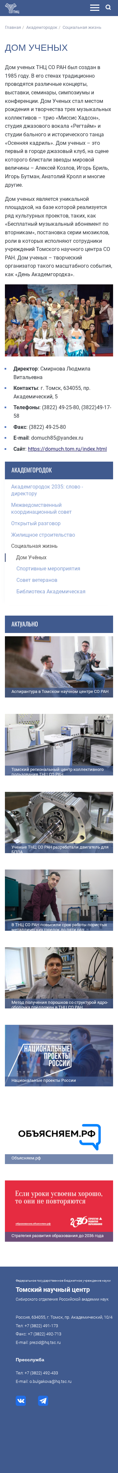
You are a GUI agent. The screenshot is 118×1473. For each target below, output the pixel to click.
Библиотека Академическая (51, 591)
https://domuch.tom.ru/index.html (67, 449)
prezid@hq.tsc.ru (45, 1342)
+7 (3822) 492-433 (41, 1372)
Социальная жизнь (82, 27)
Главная (13, 27)
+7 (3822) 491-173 (41, 1325)
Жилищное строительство (43, 535)
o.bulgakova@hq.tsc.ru (50, 1381)
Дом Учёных (31, 557)
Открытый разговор (36, 523)
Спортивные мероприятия (48, 568)
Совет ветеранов (36, 580)
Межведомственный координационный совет (41, 508)
